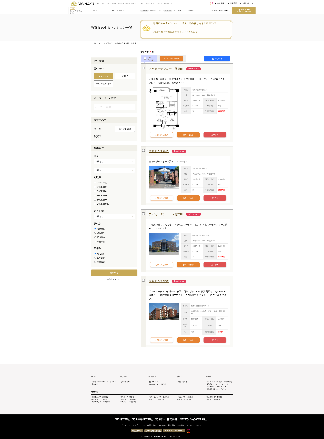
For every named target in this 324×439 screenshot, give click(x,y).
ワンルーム (101, 183)
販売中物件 (131, 43)
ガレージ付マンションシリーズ (217, 386)
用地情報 (180, 425)
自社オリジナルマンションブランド (104, 382)
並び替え (218, 59)
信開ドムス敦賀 (159, 281)
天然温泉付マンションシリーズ (217, 384)
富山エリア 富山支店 (156, 399)
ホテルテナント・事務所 (157, 384)
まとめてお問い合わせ (171, 58)
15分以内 (100, 242)
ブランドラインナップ (129, 425)
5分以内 (100, 233)
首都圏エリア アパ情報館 (101, 402)
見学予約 (214, 135)
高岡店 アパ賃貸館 (127, 397)
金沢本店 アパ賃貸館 (99, 399)
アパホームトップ (98, 43)
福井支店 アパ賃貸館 (128, 402)
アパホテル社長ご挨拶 (219, 10)
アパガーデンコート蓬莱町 (166, 68)
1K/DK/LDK (101, 187)
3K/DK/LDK (101, 195)
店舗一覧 (94, 392)
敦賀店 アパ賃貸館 (213, 399)
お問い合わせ (247, 3)
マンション (103, 76)
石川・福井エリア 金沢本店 (159, 397)
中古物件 (95, 384)
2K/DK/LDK (101, 191)
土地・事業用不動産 (103, 84)
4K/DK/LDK (101, 200)
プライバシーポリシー (194, 425)
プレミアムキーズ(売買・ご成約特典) (219, 382)
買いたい (110, 43)
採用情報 (233, 3)
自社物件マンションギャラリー (217, 389)
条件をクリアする (114, 279)
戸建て (125, 76)
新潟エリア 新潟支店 (128, 399)
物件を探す (120, 43)
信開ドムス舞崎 (159, 151)
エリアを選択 (125, 129)
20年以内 (100, 262)
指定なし (100, 229)
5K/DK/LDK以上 (103, 204)
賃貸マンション (154, 382)
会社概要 (220, 3)
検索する (114, 273)
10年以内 (100, 258)
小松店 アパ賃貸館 (184, 399)
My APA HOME (244, 10)
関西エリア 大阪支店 (185, 397)
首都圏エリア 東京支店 (100, 397)
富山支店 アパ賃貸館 (214, 397)
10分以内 (100, 237)
